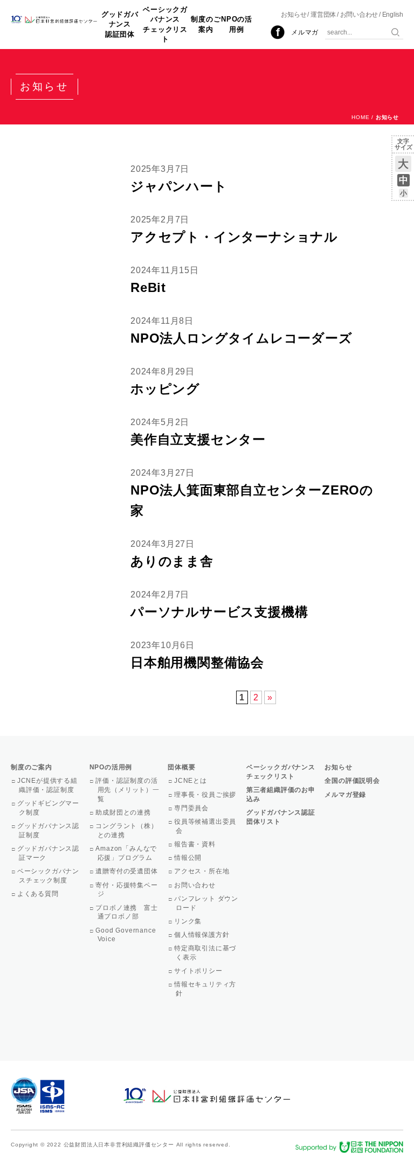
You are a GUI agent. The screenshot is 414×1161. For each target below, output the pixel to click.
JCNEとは (191, 780)
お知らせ (293, 14)
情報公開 (189, 857)
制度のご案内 (205, 24)
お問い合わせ (359, 14)
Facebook (278, 32)
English (392, 14)
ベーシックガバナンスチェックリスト (165, 24)
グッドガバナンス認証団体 (120, 24)
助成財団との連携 (124, 812)
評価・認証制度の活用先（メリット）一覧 (129, 790)
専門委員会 (192, 808)
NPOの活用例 (236, 24)
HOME (360, 117)
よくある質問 (39, 894)
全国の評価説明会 (352, 780)
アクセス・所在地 (202, 871)
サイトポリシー (199, 971)
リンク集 (189, 921)
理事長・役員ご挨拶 (206, 794)
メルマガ (305, 32)
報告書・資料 (196, 844)
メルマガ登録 (345, 794)
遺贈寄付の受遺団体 (128, 871)
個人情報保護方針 (202, 934)
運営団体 (323, 14)
